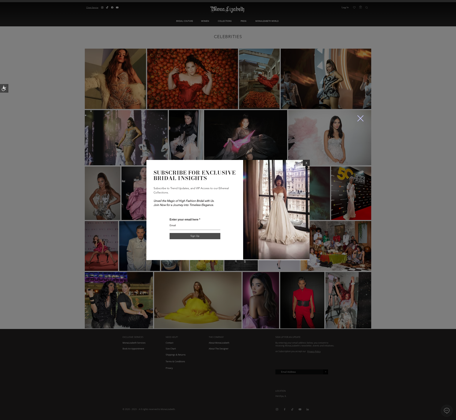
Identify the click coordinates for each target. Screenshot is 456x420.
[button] (360, 118)
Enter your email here (184, 219)
